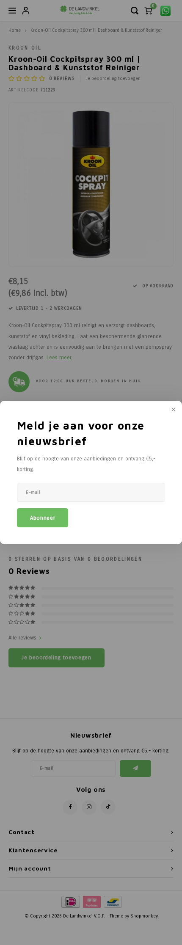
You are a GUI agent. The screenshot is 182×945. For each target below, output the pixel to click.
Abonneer (42, 518)
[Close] (172, 410)
